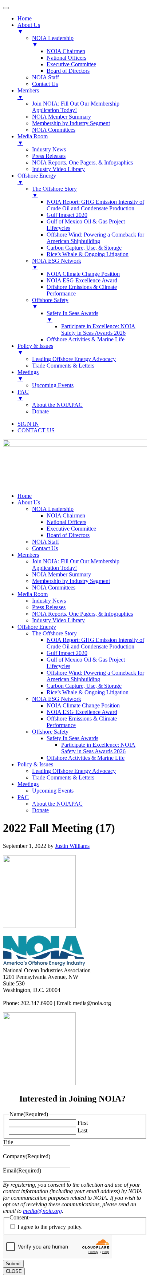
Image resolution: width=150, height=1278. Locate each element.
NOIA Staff (45, 542)
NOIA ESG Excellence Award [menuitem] (82, 280)
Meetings (28, 784)
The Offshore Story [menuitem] (54, 192)
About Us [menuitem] (28, 28)
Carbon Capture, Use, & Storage (84, 686)
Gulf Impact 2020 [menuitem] (67, 215)
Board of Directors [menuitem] (68, 71)
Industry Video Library (58, 620)
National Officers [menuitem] (66, 58)
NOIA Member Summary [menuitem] (61, 117)
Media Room (32, 594)
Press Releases (49, 607)
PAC (23, 797)
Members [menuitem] (28, 93)
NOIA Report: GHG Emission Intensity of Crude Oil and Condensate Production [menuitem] (95, 205)
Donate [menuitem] (40, 411)
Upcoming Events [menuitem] (53, 385)
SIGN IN (28, 424)
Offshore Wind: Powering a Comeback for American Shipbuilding (95, 676)
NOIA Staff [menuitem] (45, 77)
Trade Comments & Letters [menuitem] (63, 365)
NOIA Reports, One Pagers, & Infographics (82, 614)
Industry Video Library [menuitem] (58, 169)
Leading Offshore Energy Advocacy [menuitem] (74, 359)
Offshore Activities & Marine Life (86, 758)
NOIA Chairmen (66, 515)
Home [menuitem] (24, 18)
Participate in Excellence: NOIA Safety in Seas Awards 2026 (98, 748)
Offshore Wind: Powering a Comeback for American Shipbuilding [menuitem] (95, 237)
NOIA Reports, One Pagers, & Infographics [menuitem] (82, 162)
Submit (13, 1263)
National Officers (66, 522)
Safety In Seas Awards (72, 738)
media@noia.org (42, 1211)
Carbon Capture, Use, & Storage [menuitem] (84, 248)
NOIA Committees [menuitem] (53, 130)
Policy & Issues (35, 764)
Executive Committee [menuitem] (71, 64)
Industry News (49, 601)
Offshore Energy (36, 627)
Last (82, 1130)
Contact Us (45, 548)
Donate (40, 810)
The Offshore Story (54, 633)
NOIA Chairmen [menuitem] (66, 51)
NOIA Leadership (53, 509)
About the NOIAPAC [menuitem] (57, 405)
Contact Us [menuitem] (45, 84)
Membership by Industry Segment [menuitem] (71, 123)
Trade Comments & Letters (63, 777)
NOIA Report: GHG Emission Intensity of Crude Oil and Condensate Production (95, 643)
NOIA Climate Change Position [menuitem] (83, 274)
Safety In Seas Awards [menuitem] (72, 316)
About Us (28, 502)
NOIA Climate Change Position (83, 705)
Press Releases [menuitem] (49, 156)
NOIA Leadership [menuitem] (53, 41)
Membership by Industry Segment (71, 581)
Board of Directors (68, 535)
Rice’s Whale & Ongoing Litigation (88, 692)
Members (28, 555)
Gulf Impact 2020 (67, 653)
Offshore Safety (50, 732)
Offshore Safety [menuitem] (50, 303)
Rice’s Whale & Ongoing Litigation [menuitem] (88, 254)
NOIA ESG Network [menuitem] (56, 264)
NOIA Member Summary (61, 574)
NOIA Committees (53, 587)
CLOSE (14, 1271)
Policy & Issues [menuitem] (35, 349)
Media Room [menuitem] (32, 139)
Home (24, 496)
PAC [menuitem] (23, 395)
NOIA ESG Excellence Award (82, 712)
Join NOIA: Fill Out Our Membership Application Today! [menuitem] (75, 106)
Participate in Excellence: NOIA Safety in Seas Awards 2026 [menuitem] (98, 329)
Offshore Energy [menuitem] (36, 178)
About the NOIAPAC (57, 804)
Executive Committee (71, 528)
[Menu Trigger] (6, 8)
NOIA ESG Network (56, 699)
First (83, 1123)
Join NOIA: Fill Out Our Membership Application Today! (75, 564)
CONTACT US (36, 430)
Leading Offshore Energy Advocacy (74, 771)
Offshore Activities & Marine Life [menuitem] (86, 339)
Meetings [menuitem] (28, 375)
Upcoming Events (53, 790)
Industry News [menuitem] (49, 149)
